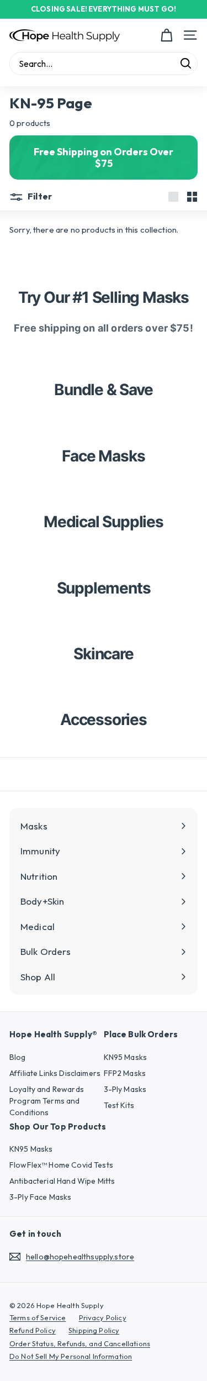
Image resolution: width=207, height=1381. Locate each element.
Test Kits (119, 1105)
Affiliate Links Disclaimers (54, 1073)
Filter (39, 196)
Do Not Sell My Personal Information (70, 1356)
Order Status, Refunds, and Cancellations (79, 1343)
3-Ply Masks (125, 1089)
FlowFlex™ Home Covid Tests (61, 1165)
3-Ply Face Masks (40, 1197)
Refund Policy (32, 1330)
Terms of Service (37, 1317)
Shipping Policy (93, 1330)
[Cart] (166, 35)
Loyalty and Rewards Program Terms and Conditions (46, 1100)
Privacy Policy (102, 1317)
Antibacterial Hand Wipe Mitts (62, 1181)
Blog (17, 1057)
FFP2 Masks (125, 1073)
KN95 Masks (125, 1057)
